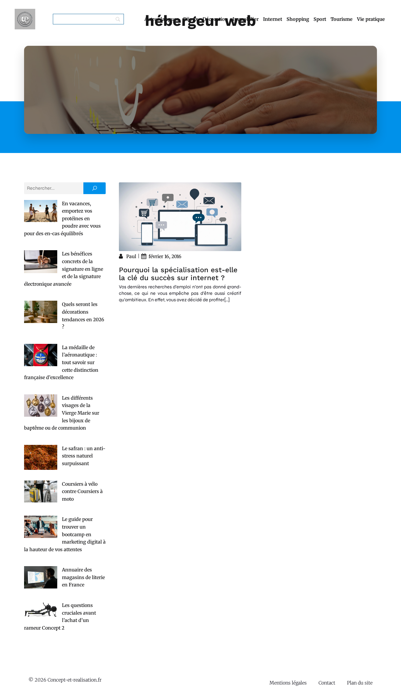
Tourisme (342, 19)
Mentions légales (288, 683)
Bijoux (190, 19)
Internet (272, 19)
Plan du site (360, 683)
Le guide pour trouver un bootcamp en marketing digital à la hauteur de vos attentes (65, 534)
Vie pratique (371, 19)
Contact (327, 683)
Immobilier (245, 19)
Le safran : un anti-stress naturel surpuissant (83, 455)
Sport (320, 19)
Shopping (298, 19)
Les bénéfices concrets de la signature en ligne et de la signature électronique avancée (63, 269)
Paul (131, 256)
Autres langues (161, 19)
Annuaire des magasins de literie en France (83, 577)
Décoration (215, 19)
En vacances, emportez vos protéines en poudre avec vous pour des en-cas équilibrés (62, 218)
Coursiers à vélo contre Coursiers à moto (82, 491)
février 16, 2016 (165, 256)
